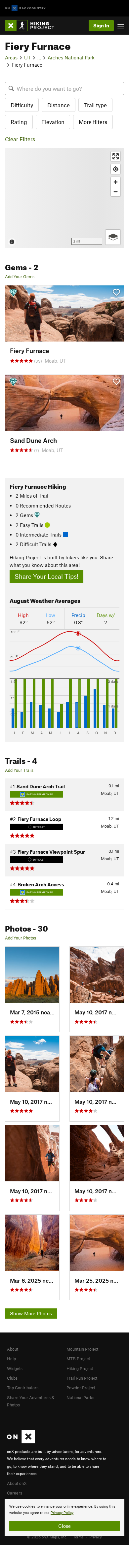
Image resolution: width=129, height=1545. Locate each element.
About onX (17, 1483)
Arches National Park (71, 57)
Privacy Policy (62, 1513)
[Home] (33, 25)
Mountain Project (82, 1349)
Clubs (12, 1378)
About (12, 1349)
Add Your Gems (19, 276)
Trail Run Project (81, 1378)
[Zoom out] (115, 191)
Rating (19, 121)
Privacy (95, 1536)
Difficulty (22, 105)
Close (64, 1526)
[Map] (64, 198)
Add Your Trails (19, 770)
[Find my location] (115, 169)
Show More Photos (31, 1313)
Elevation (52, 121)
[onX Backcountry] (25, 8)
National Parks (80, 1397)
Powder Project (80, 1387)
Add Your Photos (20, 937)
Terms (78, 1536)
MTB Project (78, 1358)
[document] (64, 1517)
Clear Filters (20, 139)
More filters (93, 121)
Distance (58, 105)
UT (27, 57)
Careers (14, 1493)
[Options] (113, 237)
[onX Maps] (21, 1441)
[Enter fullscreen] (115, 156)
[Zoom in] (115, 182)
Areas (11, 57)
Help (11, 1358)
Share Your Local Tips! (46, 576)
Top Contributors (22, 1387)
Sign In (101, 25)
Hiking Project (79, 1368)
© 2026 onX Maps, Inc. (47, 1536)
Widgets (14, 1368)
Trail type (95, 105)
